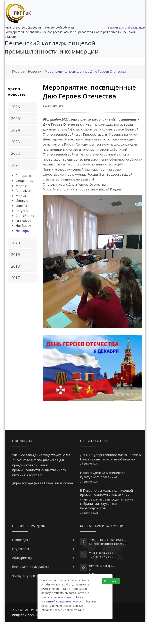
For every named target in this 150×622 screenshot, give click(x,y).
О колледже (21, 540)
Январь (21, 175)
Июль (20, 206)
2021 (15, 165)
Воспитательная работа (30, 567)
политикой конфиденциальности (63, 601)
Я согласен (111, 581)
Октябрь (22, 221)
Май (19, 196)
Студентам (20, 549)
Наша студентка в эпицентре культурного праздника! (102, 475)
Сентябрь (23, 216)
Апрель (21, 191)
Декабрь (22, 231)
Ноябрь (21, 225)
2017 (15, 277)
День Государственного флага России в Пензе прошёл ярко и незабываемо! (110, 457)
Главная (18, 71)
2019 (15, 254)
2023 (15, 141)
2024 (15, 130)
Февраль (22, 181)
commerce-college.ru (102, 565)
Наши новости (93, 441)
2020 (15, 243)
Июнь (20, 200)
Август (21, 211)
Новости (34, 71)
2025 (15, 118)
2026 (15, 106)
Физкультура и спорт (28, 576)
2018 (15, 266)
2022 (15, 153)
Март (20, 186)
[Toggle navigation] (136, 66)
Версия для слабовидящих (126, 27)
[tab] (22, 107)
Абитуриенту (22, 558)
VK (90, 570)
